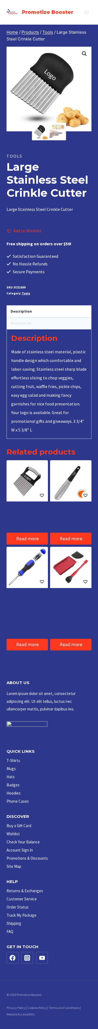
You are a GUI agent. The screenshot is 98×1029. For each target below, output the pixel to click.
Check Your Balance (23, 841)
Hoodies (14, 793)
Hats (11, 776)
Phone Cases (18, 801)
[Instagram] (27, 958)
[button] (84, 54)
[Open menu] (86, 12)
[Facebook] (13, 958)
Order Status (18, 907)
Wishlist (13, 833)
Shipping (14, 923)
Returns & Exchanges (25, 890)
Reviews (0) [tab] (21, 323)
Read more (27, 538)
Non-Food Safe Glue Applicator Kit (70, 604)
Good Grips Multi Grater (67, 514)
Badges (13, 784)
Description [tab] (21, 311)
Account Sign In (20, 850)
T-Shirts (13, 760)
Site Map (14, 866)
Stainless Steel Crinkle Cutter (25, 518)
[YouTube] (42, 958)
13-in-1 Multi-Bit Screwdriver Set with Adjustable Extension (25, 614)
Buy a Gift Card (19, 825)
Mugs (11, 768)
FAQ (10, 931)
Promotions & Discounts (27, 858)
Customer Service (22, 898)
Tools (14, 156)
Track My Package (21, 915)
